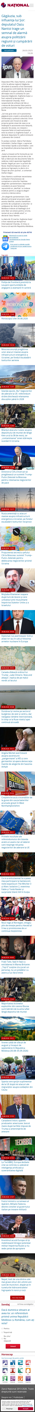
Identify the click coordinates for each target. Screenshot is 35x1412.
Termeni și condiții (28, 1405)
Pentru (6, 1328)
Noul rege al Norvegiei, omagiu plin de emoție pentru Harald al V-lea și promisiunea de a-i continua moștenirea (16, 926)
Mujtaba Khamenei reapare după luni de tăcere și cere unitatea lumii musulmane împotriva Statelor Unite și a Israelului (15, 600)
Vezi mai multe (17, 1298)
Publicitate (18, 1397)
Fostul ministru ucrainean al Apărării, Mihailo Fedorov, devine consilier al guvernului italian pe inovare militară (15, 1205)
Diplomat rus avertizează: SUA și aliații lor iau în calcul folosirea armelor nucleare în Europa (17, 639)
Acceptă (25, 1408)
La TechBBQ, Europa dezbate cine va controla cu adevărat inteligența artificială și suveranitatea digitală (15, 1166)
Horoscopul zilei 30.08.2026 (14, 318)
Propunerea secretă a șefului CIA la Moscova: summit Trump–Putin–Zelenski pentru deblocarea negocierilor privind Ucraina (16, 558)
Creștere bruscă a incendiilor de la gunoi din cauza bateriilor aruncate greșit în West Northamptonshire (16, 801)
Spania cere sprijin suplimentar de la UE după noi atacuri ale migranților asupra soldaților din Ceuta (17, 1085)
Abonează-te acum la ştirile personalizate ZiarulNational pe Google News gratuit (19, 238)
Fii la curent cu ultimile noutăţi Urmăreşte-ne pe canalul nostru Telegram (20, 246)
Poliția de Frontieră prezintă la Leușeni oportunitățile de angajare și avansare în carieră (16, 285)
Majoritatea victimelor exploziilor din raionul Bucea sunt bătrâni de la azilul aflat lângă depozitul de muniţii (15, 1007)
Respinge (9, 1408)
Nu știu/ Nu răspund (7, 1338)
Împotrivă (8, 1332)
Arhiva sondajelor (25, 1304)
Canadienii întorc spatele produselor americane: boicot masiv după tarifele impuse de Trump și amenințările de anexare (16, 1126)
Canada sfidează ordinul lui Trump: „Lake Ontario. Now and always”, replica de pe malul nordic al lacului (16, 676)
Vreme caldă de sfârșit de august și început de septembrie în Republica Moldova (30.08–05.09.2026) (14, 1046)
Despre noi (6, 1397)
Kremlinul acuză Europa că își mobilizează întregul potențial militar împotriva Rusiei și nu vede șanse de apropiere (16, 1244)
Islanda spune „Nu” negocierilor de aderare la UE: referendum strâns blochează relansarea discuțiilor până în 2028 (16, 395)
